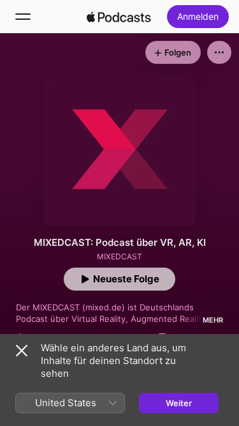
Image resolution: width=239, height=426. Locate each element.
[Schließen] (21, 350)
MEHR (213, 320)
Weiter (179, 403)
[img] (119, 16)
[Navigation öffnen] (23, 17)
